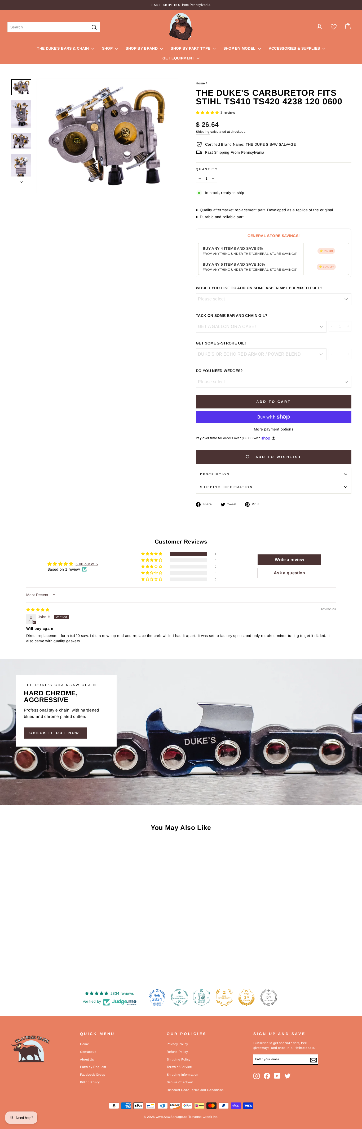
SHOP (108, 48)
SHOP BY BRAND (142, 48)
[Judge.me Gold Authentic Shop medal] (224, 997)
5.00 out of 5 (87, 564)
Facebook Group (92, 1074)
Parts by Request (93, 1067)
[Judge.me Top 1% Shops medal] (246, 997)
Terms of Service (179, 1067)
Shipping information (226, 487)
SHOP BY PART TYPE (191, 48)
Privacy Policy (177, 1044)
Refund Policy (177, 1052)
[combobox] (53, 27)
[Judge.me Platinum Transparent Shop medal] (179, 997)
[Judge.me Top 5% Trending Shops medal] (268, 997)
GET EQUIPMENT (179, 58)
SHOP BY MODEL (240, 48)
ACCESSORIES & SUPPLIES (295, 48)
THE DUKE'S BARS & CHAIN (63, 48)
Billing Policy (90, 1082)
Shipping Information (182, 1074)
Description (215, 474)
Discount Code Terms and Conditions (195, 1090)
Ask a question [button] (289, 573)
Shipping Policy (179, 1059)
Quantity (207, 169)
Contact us (88, 1052)
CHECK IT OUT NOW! (55, 733)
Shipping (203, 131)
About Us (87, 1059)
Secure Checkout (180, 1082)
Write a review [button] (289, 559)
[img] (38, 609)
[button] (208, 112)
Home (200, 83)
